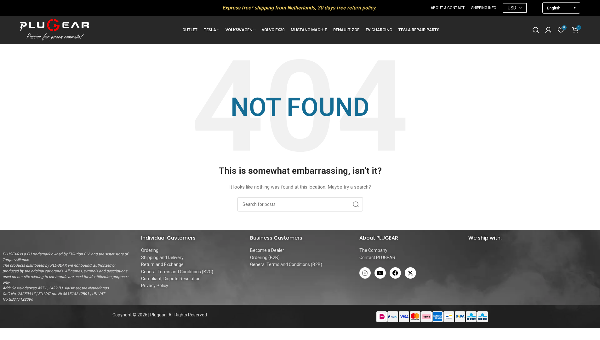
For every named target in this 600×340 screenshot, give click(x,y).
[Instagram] (365, 273)
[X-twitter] (410, 273)
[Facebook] (395, 273)
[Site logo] (54, 29)
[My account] (548, 30)
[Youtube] (380, 273)
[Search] (535, 30)
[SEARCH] (356, 204)
